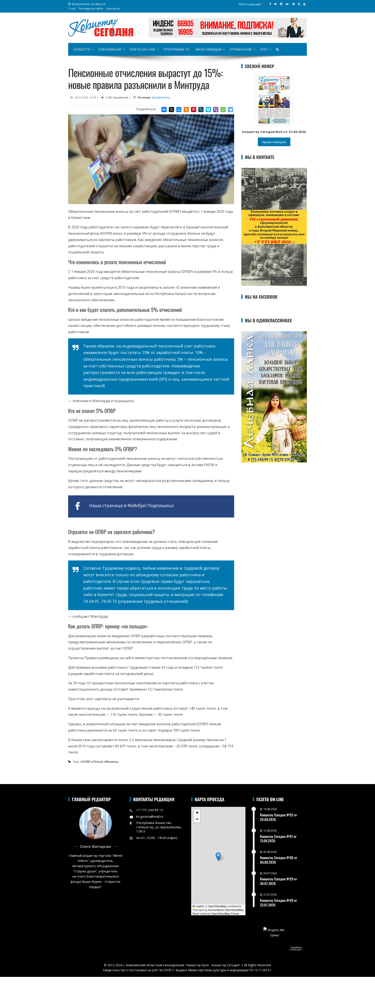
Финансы (112, 762)
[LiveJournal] (201, 109)
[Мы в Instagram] (281, 4)
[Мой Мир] (178, 109)
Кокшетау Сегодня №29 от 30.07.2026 (278, 881)
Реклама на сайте (91, 8)
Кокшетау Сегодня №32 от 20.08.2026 (278, 817)
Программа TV (176, 49)
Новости (82, 49)
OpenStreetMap (217, 906)
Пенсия (98, 762)
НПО (264, 49)
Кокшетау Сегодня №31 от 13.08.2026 (278, 838)
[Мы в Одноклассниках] (299, 4)
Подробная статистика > (296, 948)
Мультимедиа (208, 49)
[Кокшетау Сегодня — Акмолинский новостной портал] (100, 27)
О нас (72, 8)
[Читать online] (274, 99)
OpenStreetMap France (225, 913)
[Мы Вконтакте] (287, 4)
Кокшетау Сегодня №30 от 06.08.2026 (278, 860)
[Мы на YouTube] (304, 4)
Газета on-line (142, 49)
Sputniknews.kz (160, 97)
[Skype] (208, 109)
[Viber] (215, 109)
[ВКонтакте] (164, 109)
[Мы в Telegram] (293, 4)
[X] (171, 109)
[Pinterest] (193, 109)
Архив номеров (274, 142)
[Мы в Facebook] (270, 4)
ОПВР (86, 762)
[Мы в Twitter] (275, 4)
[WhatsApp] (223, 109)
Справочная (240, 49)
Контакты (113, 8)
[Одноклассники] (186, 109)
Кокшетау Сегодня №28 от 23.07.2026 (278, 902)
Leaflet (199, 906)
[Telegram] (230, 109)
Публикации (109, 49)
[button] (218, 856)
